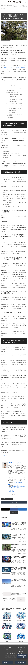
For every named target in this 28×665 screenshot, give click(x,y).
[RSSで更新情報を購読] (14, 494)
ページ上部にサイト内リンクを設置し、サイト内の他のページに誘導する (15, 105)
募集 (7, 651)
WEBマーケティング (20, 647)
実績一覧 (11, 490)
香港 (17, 485)
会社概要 (11, 489)
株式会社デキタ (13, 653)
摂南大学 (20, 482)
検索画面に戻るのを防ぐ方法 (12, 92)
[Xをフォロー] (9, 494)
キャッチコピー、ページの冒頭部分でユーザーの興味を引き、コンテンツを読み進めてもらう (15, 99)
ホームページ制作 (7, 647)
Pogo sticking (4, 455)
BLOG (20, 649)
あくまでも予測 (9, 117)
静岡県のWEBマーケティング (8, 498)
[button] (14, 512)
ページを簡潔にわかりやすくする (14, 112)
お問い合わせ (14, 502)
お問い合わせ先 (12, 491)
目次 (12, 85)
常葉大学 (15, 482)
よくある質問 (6, 662)
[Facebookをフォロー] (11, 494)
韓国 (14, 485)
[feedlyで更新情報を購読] (13, 494)
